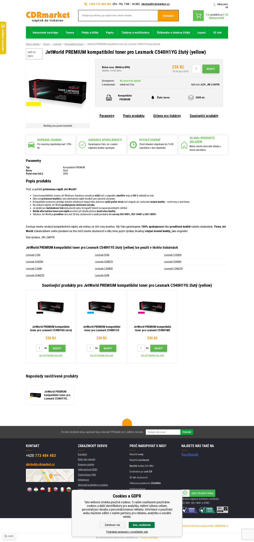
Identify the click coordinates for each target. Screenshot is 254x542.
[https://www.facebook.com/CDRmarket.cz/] (190, 454)
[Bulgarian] (68, 489)
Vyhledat (168, 15)
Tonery (46, 44)
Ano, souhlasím (142, 525)
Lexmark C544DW (104, 268)
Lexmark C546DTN (173, 268)
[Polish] (42, 489)
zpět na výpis (31, 54)
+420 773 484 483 (100, 4)
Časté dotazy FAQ (87, 474)
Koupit (211, 69)
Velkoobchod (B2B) (87, 469)
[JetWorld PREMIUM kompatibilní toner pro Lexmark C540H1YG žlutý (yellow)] (58, 91)
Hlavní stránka (33, 44)
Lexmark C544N (34, 268)
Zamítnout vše (112, 525)
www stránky (207, 526)
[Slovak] (55, 489)
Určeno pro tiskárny (167, 116)
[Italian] (62, 489)
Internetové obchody (189, 526)
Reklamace (83, 479)
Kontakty (82, 454)
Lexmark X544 (102, 254)
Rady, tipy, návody (86, 459)
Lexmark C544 (33, 254)
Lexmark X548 (102, 275)
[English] (29, 489)
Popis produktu (133, 116)
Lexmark (57, 44)
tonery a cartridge (149, 537)
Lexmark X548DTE (104, 261)
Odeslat (186, 432)
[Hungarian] (36, 489)
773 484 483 (41, 455)
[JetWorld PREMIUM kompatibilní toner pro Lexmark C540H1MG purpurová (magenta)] (152, 307)
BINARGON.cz (221, 526)
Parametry (107, 116)
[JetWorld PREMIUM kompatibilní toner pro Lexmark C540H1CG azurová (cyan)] (101, 307)
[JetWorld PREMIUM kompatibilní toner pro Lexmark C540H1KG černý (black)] (51, 307)
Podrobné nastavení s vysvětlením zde (127, 532)
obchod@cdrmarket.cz (155, 4)
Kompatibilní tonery (74, 44)
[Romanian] (49, 489)
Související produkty (204, 116)
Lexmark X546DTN (35, 275)
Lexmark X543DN (34, 261)
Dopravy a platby (86, 464)
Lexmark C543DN (172, 254)
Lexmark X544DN (172, 261)
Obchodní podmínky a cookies (93, 484)
